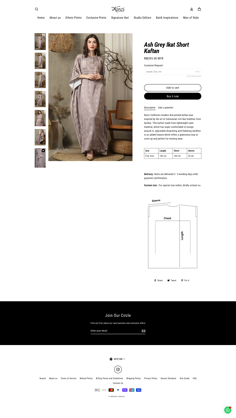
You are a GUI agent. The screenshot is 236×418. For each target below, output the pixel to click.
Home (41, 17)
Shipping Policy (133, 378)
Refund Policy (86, 378)
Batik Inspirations (167, 17)
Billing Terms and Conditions (109, 378)
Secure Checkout (168, 378)
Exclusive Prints (96, 17)
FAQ (195, 378)
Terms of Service (68, 378)
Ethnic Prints (74, 17)
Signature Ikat (120, 17)
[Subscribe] (143, 331)
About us (55, 17)
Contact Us (118, 383)
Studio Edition (142, 17)
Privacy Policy (150, 378)
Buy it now (173, 96)
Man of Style (191, 17)
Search (42, 378)
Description (150, 107)
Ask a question (165, 107)
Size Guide (185, 378)
